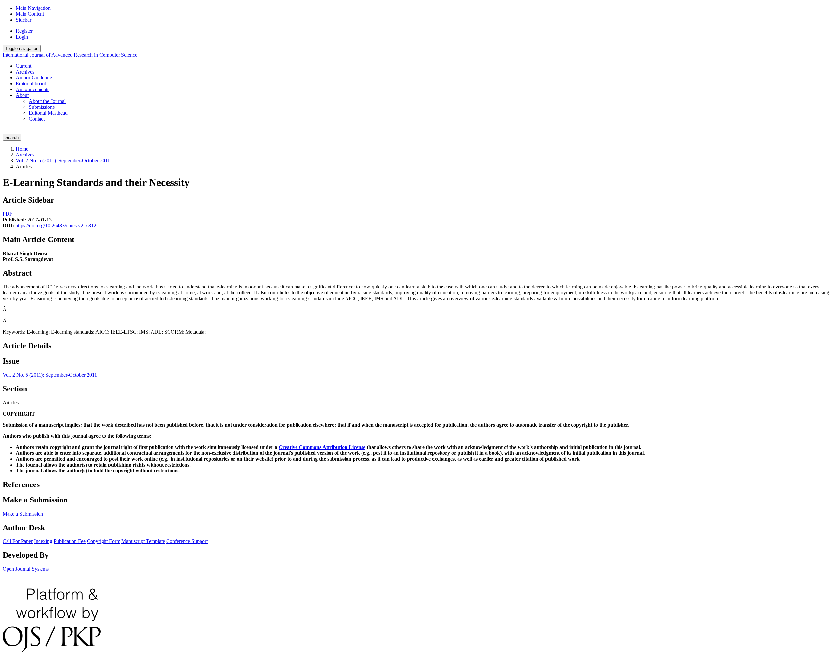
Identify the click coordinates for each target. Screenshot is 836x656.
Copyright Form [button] (103, 541)
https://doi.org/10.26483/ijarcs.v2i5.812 (55, 225)
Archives (25, 71)
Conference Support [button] (187, 541)
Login (22, 37)
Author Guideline (34, 77)
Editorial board (31, 83)
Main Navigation (33, 8)
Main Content (30, 14)
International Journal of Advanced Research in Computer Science (70, 54)
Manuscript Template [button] (143, 541)
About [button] (22, 95)
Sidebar (23, 20)
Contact (37, 119)
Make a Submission (23, 514)
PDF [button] (7, 214)
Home (22, 149)
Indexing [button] (43, 541)
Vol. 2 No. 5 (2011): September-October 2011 (63, 160)
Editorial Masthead (48, 113)
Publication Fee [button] (70, 541)
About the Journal (47, 101)
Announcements (32, 89)
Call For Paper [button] (18, 541)
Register (24, 31)
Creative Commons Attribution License (322, 447)
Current (23, 66)
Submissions (42, 107)
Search (12, 137)
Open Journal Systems (26, 569)
